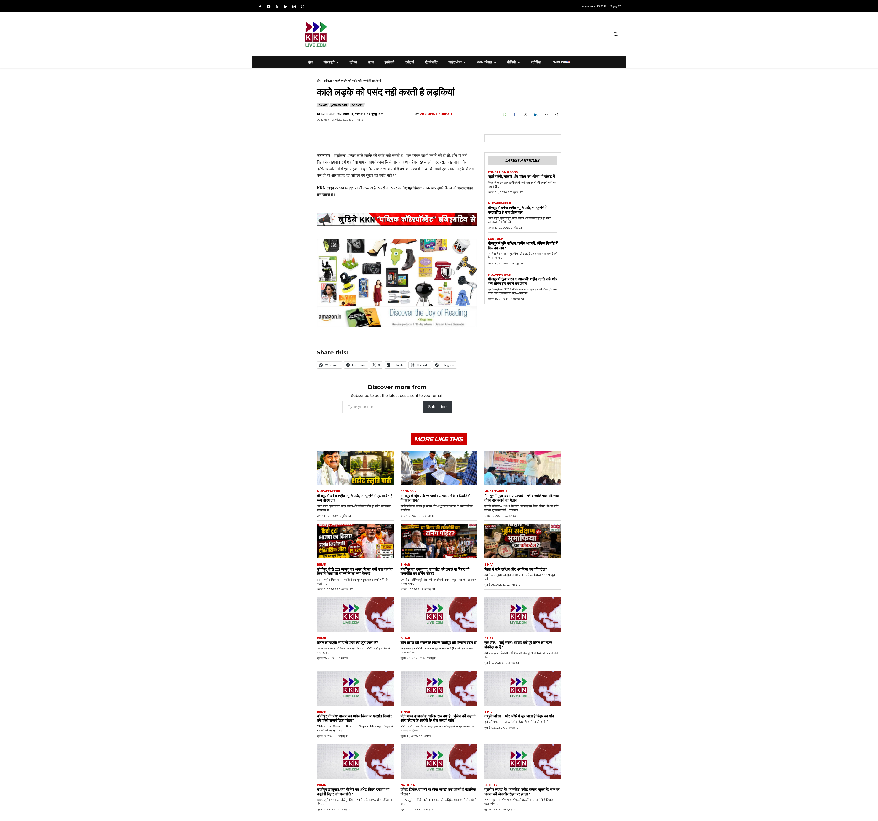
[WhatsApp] (504, 114)
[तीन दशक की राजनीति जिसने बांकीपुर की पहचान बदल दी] (439, 614)
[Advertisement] (463, 33)
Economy (496, 239)
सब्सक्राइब (465, 187)
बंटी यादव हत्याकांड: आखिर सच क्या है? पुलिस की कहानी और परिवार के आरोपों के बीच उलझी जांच (438, 718)
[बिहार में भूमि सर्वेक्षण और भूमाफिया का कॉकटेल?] (522, 541)
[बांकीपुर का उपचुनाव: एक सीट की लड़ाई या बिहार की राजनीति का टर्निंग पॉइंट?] (439, 541)
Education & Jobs (503, 172)
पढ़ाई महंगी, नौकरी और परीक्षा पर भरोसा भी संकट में (521, 176)
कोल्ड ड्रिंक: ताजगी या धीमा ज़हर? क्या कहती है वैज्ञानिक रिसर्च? (438, 791)
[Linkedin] (286, 7)
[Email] (546, 114)
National (409, 785)
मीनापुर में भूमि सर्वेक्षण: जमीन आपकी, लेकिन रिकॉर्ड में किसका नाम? (435, 498)
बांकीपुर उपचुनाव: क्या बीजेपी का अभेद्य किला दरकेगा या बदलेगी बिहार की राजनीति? (353, 791)
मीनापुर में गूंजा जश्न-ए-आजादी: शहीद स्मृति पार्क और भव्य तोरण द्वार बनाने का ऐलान (522, 281)
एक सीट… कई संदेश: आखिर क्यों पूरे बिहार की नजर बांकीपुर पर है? (518, 644)
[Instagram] (294, 7)
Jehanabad (339, 105)
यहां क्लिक (415, 187)
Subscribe (437, 407)
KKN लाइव (325, 187)
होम (319, 80)
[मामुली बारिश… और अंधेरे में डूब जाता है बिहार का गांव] (522, 688)
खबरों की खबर (387, 187)
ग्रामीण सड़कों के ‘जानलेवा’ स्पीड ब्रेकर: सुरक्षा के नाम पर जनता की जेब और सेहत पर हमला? (521, 791)
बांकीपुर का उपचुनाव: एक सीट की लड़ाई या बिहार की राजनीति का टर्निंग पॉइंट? (435, 571)
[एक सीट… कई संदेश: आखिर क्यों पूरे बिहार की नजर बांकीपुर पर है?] (522, 614)
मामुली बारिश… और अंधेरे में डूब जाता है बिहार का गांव (519, 716)
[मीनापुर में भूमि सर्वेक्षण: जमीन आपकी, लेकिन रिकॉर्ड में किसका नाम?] (439, 468)
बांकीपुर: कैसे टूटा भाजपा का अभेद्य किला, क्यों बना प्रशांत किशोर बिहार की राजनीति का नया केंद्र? (354, 571)
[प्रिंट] (556, 114)
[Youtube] (268, 7)
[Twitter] (277, 7)
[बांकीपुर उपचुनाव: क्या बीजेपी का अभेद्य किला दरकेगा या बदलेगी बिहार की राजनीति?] (355, 761)
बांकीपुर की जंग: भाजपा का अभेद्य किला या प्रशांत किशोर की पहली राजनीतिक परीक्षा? (354, 718)
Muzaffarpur (499, 203)
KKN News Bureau (436, 114)
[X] (525, 114)
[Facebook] (260, 7)
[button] (615, 34)
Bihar (328, 80)
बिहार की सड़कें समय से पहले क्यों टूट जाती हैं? (347, 642)
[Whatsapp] (303, 7)
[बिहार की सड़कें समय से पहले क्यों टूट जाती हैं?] (355, 614)
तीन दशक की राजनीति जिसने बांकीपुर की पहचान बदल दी (439, 642)
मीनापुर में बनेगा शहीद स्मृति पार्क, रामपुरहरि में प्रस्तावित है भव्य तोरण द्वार (517, 210)
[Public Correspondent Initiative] (397, 219)
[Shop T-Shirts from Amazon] (397, 283)
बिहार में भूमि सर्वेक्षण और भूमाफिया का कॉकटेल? (515, 569)
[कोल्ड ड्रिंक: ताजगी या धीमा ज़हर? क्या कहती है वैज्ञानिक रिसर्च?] (439, 761)
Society (357, 105)
